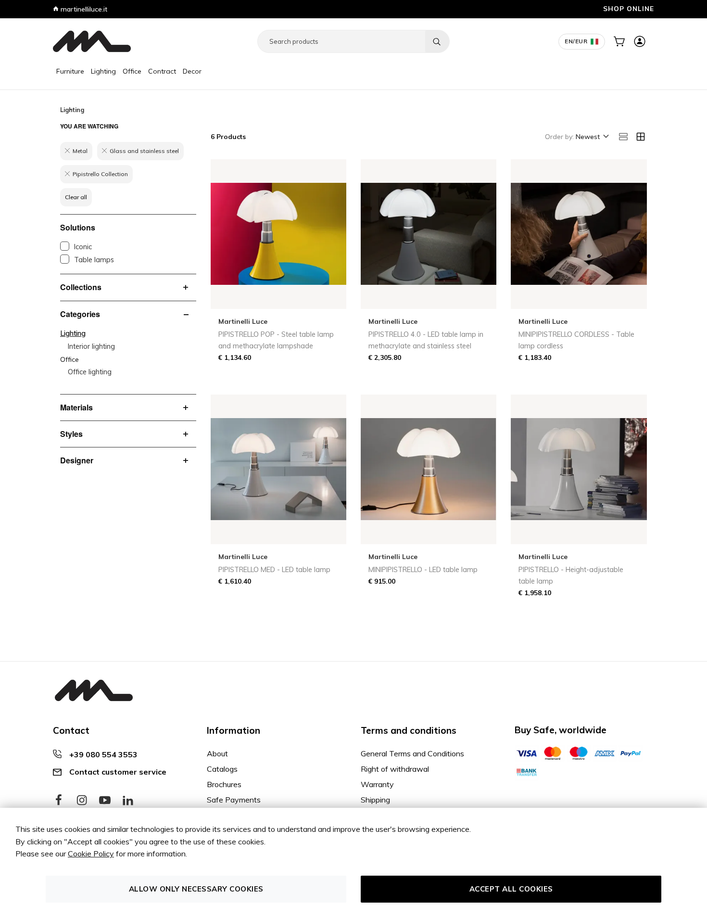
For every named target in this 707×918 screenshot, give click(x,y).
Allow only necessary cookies (196, 888)
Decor (192, 71)
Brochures (224, 784)
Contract (162, 71)
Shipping (375, 799)
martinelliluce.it (83, 9)
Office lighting (90, 372)
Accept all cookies (511, 888)
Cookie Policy (91, 853)
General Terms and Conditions (412, 753)
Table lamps (94, 259)
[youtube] (105, 800)
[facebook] (58, 800)
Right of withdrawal (395, 769)
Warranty (377, 784)
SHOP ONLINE (628, 8)
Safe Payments (234, 799)
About (217, 753)
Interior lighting (91, 346)
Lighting (103, 71)
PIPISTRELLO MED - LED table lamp (274, 569)
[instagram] (82, 800)
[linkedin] (128, 800)
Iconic (83, 246)
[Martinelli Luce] (92, 41)
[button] (591, 137)
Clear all (76, 197)
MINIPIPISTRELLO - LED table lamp (423, 569)
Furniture (70, 71)
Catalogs (222, 769)
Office (132, 71)
